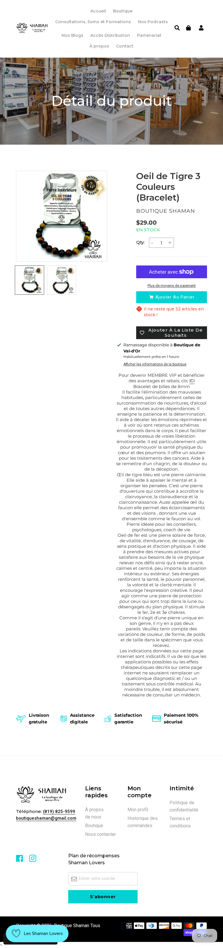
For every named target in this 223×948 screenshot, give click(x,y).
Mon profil (137, 809)
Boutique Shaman (71, 925)
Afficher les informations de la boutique (154, 364)
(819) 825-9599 (59, 811)
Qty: (140, 242)
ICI (192, 380)
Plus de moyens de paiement (172, 285)
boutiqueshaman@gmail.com (46, 818)
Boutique (94, 825)
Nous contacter (100, 834)
